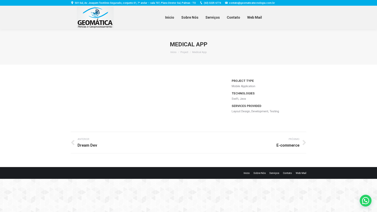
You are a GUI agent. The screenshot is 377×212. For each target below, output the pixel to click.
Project (184, 52)
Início (173, 52)
